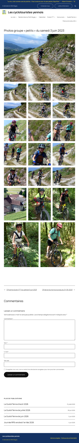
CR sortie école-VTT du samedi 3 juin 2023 (22, 290)
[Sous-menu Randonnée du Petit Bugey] (36, 17)
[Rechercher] (75, 6)
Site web (6, 360)
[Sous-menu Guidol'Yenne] (76, 17)
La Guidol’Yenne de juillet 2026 (17, 410)
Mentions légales (55, 438)
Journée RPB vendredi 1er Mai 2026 (19, 422)
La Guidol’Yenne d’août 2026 (16, 404)
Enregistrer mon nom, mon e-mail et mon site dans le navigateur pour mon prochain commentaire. (35, 369)
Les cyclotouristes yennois (25, 12)
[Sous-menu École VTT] (54, 17)
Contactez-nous (45, 6)
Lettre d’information (63, 6)
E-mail (6, 352)
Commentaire (8, 319)
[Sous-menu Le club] (16, 17)
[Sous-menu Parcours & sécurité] (76, 20)
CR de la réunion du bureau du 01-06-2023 (57, 290)
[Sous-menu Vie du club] (64, 17)
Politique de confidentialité (69, 438)
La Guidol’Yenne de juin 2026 (16, 416)
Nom (6, 343)
